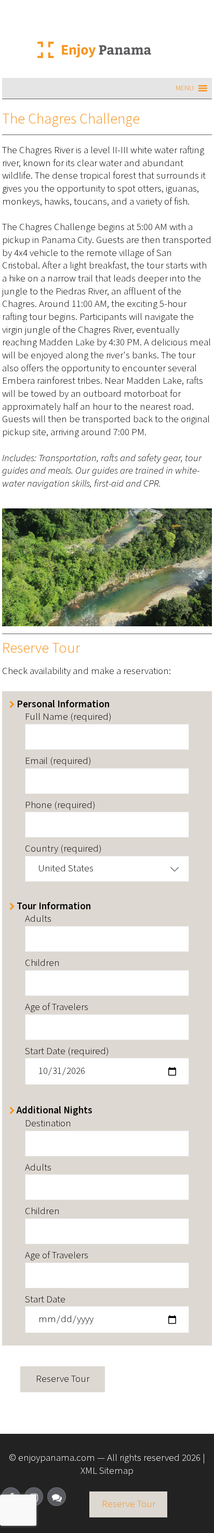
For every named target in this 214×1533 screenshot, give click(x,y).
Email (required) (58, 761)
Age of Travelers (56, 1007)
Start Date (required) (67, 1051)
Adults (38, 919)
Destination (48, 1124)
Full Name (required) (68, 717)
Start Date (45, 1300)
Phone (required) (60, 805)
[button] (185, 88)
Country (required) (63, 849)
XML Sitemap (107, 1471)
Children (42, 963)
